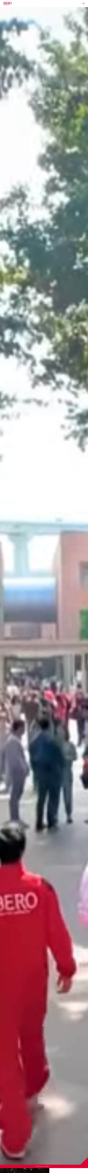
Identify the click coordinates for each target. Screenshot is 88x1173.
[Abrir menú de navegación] (83, 3)
